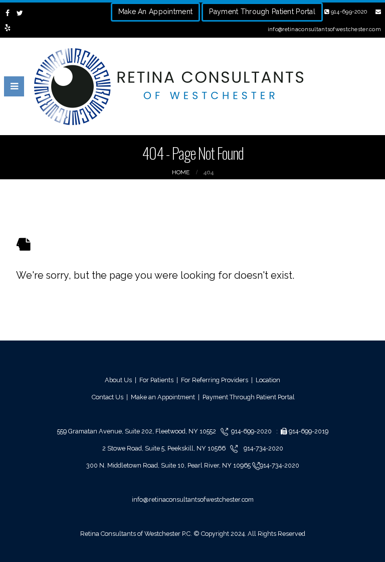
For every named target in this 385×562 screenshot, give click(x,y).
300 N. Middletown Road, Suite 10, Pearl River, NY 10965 (169, 465)
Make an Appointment (163, 397)
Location (268, 380)
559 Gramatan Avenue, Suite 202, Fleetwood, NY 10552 (139, 431)
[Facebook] (8, 13)
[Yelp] (8, 28)
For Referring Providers (214, 380)
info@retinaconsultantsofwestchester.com (193, 499)
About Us (118, 380)
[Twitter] (20, 13)
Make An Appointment (155, 12)
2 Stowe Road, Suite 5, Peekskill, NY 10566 (164, 448)
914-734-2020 (262, 448)
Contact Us (107, 397)
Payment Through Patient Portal (262, 12)
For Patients (156, 380)
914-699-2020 (348, 12)
